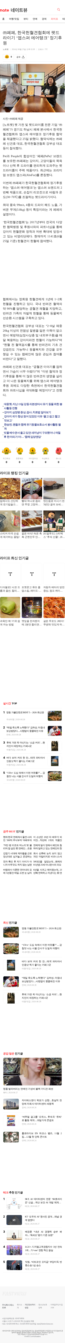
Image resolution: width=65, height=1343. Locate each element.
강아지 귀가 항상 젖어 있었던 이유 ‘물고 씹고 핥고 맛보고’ (32, 418)
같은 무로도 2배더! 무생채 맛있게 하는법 (54, 623)
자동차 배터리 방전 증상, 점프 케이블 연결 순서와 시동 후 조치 (54, 589)
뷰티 (26, 19)
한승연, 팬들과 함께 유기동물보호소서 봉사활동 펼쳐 (32, 426)
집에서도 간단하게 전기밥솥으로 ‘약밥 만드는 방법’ (10, 503)
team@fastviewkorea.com (45, 1324)
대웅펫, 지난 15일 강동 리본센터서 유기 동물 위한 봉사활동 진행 (33, 406)
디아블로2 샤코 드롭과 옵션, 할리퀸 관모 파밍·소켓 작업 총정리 (10, 589)
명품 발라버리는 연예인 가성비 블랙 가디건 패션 (28, 1089)
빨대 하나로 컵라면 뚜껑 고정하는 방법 (31, 503)
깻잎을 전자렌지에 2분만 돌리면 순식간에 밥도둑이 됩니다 (31, 623)
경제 (44, 19)
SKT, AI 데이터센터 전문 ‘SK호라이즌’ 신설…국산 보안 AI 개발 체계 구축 (43, 1202)
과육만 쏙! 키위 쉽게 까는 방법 (10, 623)
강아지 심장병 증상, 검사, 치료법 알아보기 (27, 412)
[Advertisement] (32, 270)
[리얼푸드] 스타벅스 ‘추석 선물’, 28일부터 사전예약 (54, 535)
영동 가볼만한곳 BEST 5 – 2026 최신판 (25, 712)
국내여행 (10, 719)
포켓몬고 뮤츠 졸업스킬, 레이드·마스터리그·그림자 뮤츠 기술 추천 (31, 589)
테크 (27, 1206)
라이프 (54, 19)
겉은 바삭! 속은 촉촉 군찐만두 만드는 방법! (32, 535)
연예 (35, 19)
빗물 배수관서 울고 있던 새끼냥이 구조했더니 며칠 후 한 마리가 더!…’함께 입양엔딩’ (32, 434)
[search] (59, 9)
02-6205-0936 (10, 1324)
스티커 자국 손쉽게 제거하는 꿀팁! (9, 535)
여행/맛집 (14, 19)
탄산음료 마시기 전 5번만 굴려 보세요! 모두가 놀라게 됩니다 (54, 503)
